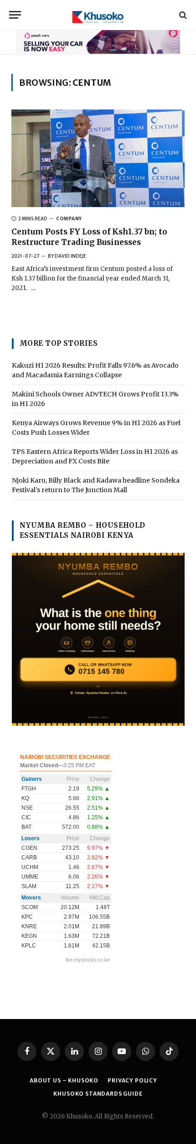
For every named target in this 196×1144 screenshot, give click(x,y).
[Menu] (15, 15)
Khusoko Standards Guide (97, 1093)
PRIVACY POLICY (132, 1080)
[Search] (182, 15)
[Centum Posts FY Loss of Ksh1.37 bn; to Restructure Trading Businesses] (98, 158)
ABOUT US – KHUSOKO (64, 1080)
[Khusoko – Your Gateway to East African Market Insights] (98, 15)
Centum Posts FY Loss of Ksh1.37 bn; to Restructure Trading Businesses (89, 237)
